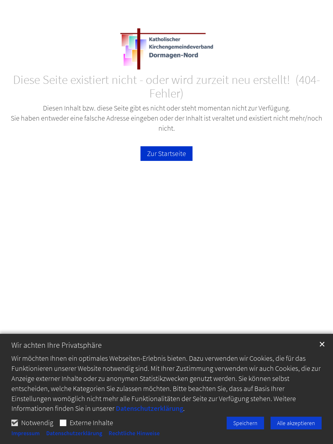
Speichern (245, 423)
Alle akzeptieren (296, 423)
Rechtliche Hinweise (134, 433)
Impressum (25, 433)
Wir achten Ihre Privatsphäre (56, 345)
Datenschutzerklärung (149, 408)
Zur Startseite (166, 153)
